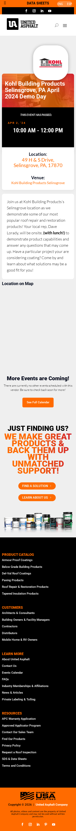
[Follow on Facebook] (26, 11)
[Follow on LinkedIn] (42, 11)
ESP (69, 4)
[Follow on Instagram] (34, 11)
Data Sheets (38, 3)
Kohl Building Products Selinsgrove (38, 183)
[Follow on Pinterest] (46, 824)
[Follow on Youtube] (50, 11)
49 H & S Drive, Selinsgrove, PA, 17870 (38, 162)
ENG (60, 4)
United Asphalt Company (52, 804)
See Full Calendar (38, 402)
